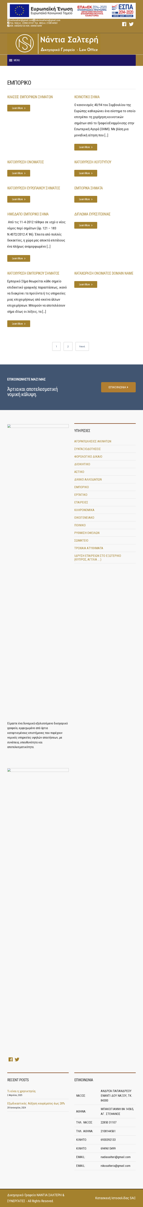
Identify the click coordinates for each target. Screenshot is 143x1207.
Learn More (17, 108)
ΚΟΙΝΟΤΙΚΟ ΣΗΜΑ (86, 97)
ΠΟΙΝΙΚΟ (80, 525)
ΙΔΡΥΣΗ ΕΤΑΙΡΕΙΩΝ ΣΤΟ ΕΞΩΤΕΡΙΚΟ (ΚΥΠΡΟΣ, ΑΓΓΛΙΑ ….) (97, 557)
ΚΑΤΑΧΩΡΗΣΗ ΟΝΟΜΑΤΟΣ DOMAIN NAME (103, 273)
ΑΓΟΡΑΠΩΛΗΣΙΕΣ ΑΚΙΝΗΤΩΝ (92, 441)
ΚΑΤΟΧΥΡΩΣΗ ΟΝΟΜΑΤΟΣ (25, 162)
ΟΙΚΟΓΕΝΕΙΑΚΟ (84, 517)
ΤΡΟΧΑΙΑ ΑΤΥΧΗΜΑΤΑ (88, 548)
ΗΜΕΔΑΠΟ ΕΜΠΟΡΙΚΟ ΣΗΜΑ (27, 214)
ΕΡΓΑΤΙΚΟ (80, 495)
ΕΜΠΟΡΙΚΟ (81, 487)
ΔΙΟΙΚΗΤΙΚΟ (82, 464)
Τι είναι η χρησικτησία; (21, 1091)
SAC (133, 1198)
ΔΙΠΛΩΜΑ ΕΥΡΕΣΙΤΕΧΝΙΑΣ (92, 214)
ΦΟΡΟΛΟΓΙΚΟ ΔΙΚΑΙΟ (88, 456)
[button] (17, 60)
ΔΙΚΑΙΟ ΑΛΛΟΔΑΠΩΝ (88, 479)
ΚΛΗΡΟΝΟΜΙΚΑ (84, 510)
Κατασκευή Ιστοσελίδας (112, 1198)
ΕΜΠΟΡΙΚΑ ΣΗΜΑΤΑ (88, 188)
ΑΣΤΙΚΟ (79, 472)
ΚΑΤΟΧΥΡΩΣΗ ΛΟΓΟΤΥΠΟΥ (92, 162)
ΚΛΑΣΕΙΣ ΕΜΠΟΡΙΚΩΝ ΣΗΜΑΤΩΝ (30, 97)
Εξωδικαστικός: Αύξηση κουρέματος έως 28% (36, 1103)
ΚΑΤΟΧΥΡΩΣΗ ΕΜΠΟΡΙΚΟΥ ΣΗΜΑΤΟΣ (33, 273)
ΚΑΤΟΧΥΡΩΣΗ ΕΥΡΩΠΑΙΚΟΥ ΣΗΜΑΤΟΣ (33, 188)
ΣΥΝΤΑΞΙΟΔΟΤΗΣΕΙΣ (87, 449)
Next (82, 346)
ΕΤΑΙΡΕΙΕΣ (81, 502)
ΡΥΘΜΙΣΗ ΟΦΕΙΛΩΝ (86, 533)
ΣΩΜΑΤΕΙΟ (81, 540)
